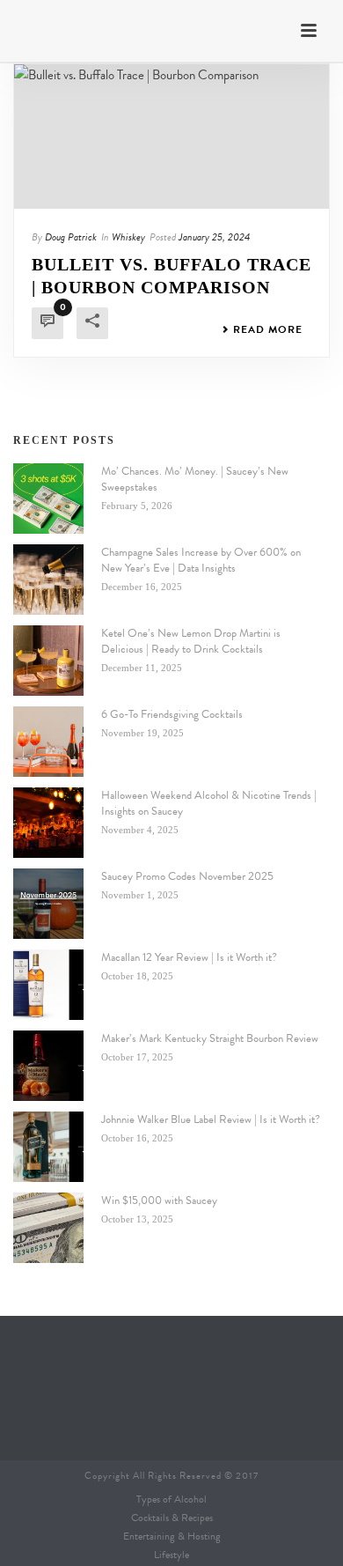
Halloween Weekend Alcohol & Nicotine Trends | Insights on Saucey (209, 803)
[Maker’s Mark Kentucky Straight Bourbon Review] (48, 1065)
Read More (268, 329)
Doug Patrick (71, 237)
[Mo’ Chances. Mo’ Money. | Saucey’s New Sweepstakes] (48, 498)
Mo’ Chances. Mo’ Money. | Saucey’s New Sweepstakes (194, 479)
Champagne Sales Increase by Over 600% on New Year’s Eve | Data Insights (201, 560)
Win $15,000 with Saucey (159, 1200)
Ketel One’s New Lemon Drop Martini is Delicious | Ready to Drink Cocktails (191, 641)
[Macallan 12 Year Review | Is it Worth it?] (48, 984)
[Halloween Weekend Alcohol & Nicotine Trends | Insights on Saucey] (48, 822)
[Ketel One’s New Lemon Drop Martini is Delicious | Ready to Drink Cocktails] (48, 660)
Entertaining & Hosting (172, 1536)
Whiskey (128, 237)
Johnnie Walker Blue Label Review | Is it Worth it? (210, 1119)
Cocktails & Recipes (172, 1518)
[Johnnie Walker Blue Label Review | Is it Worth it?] (48, 1147)
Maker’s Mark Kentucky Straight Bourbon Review (209, 1038)
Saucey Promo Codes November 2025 (187, 876)
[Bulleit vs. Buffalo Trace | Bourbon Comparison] (171, 136)
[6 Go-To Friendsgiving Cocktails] (48, 741)
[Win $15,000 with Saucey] (48, 1228)
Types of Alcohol (171, 1499)
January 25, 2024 (214, 237)
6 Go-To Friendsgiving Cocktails (172, 714)
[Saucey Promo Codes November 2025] (48, 903)
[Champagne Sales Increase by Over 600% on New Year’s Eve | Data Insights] (48, 579)
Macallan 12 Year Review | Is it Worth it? (189, 957)
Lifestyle (171, 1555)
